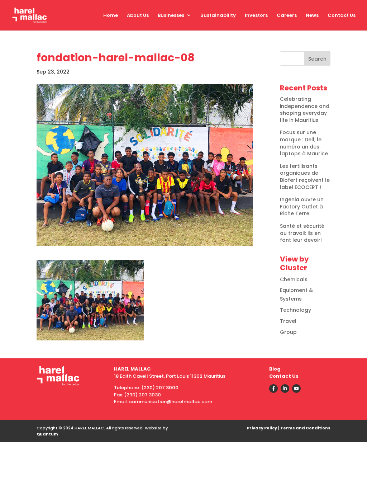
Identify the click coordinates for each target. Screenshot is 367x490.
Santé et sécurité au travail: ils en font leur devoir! (302, 233)
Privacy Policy (262, 428)
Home (110, 15)
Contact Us (342, 15)
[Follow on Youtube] (296, 388)
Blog (275, 369)
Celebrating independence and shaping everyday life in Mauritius (304, 109)
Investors (256, 15)
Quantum (47, 434)
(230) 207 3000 (159, 387)
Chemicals (294, 279)
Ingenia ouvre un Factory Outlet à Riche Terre (302, 206)
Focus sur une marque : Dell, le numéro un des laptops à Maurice (304, 143)
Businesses (171, 15)
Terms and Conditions (305, 428)
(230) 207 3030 (142, 394)
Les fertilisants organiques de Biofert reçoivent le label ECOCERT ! (305, 176)
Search (317, 58)
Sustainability (218, 15)
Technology (295, 310)
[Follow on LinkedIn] (285, 388)
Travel (288, 321)
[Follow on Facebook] (273, 388)
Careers (287, 15)
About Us (138, 15)
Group (288, 332)
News (312, 15)
